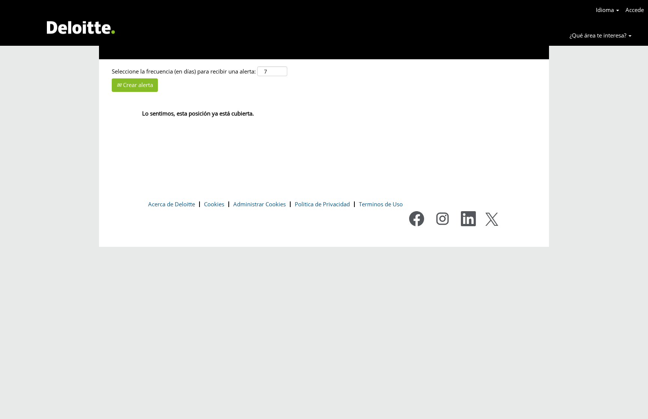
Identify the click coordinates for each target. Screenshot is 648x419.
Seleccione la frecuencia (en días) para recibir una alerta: (184, 71)
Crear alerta (137, 85)
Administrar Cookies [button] (259, 204)
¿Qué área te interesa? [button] (599, 35)
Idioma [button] (605, 10)
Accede (635, 10)
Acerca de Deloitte (171, 204)
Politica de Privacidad (322, 204)
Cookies (214, 204)
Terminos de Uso (381, 204)
